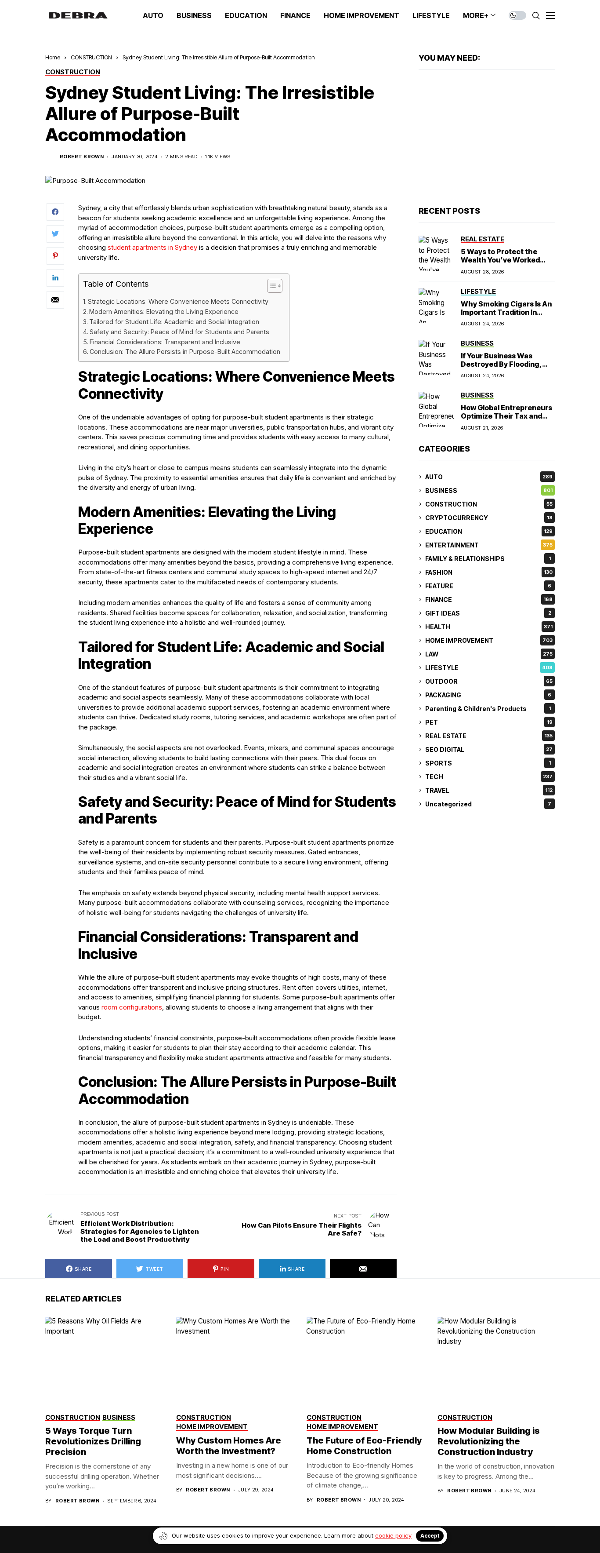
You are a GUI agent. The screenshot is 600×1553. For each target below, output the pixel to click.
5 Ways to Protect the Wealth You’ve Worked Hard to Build (500, 260)
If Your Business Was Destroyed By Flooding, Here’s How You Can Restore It (501, 368)
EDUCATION (489, 531)
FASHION (489, 572)
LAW (489, 654)
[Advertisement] (487, 138)
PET (489, 722)
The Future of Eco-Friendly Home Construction (364, 1445)
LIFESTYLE (489, 667)
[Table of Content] (274, 286)
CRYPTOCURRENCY (489, 517)
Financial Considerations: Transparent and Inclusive (165, 342)
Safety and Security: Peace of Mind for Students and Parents (179, 331)
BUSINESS (489, 490)
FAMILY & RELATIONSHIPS (488, 558)
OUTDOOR (489, 681)
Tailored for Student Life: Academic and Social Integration (174, 321)
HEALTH (489, 627)
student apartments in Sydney (152, 247)
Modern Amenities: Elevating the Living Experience (164, 311)
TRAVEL (489, 790)
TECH (489, 776)
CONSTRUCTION (91, 57)
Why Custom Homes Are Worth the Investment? (228, 1445)
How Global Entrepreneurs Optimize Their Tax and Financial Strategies (506, 416)
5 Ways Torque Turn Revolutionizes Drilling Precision (93, 1441)
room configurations (131, 1007)
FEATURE (488, 586)
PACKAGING (488, 695)
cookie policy (393, 1535)
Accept (429, 1535)
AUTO (489, 477)
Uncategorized (488, 804)
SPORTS (488, 763)
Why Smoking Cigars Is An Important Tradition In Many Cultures (506, 311)
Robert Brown (82, 157)
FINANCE (489, 599)
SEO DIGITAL (489, 749)
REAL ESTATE (489, 736)
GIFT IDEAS (488, 613)
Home (52, 57)
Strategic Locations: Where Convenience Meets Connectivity (178, 301)
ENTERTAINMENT (489, 545)
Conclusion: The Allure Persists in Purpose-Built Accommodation (185, 351)
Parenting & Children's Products (488, 708)
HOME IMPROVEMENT (489, 640)
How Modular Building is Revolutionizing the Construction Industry (488, 1441)
